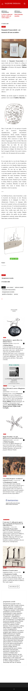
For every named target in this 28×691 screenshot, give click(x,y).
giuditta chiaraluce (7, 294)
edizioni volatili (19, 287)
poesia (16, 294)
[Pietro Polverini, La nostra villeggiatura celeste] (14, 375)
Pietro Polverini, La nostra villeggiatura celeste (14, 389)
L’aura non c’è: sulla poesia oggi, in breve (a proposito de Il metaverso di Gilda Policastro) (13, 523)
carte (3, 26)
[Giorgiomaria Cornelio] (6, 595)
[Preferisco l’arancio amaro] (14, 557)
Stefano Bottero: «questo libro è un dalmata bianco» (12, 340)
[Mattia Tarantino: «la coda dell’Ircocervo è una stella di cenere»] (14, 423)
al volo (5, 385)
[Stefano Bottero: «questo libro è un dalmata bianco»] (14, 327)
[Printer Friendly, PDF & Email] (14, 259)
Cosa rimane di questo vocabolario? (13, 479)
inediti (4, 567)
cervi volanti (10, 287)
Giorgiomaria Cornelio (7, 278)
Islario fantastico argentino (18, 15)
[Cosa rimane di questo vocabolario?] (14, 465)
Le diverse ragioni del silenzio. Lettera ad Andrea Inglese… (6, 16)
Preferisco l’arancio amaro (10, 570)
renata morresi (6, 391)
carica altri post (13, 586)
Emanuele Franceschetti (8, 289)
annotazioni (6, 519)
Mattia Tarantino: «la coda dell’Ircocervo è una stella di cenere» (13, 437)
